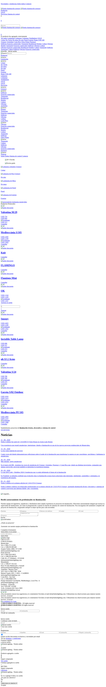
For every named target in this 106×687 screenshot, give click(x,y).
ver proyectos (5, 430)
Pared (26, 40)
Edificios (4, 44)
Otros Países (25, 42)
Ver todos (4, 38)
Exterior (31, 40)
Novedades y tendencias (9, 4)
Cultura (44, 44)
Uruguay (4, 42)
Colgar (3, 40)
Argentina (10, 42)
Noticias (3, 154)
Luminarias (11, 38)
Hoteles (39, 44)
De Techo (9, 40)
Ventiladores (33, 38)
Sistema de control (14, 14)
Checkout (4, 670)
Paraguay (33, 42)
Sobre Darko (5, 156)
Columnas (25, 38)
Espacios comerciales (14, 44)
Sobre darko (21, 4)
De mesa (15, 40)
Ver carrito (4, 661)
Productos (4, 10)
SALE (3, 12)
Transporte (24, 44)
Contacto (28, 4)
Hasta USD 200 (39, 40)
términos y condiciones (13, 638)
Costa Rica (17, 42)
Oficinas (50, 44)
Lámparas (18, 38)
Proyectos (4, 14)
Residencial (32, 44)
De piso (21, 40)
